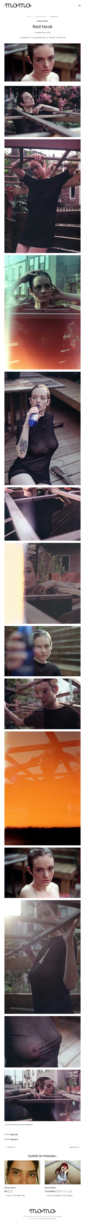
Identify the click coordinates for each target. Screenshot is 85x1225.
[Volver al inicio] (18, 5)
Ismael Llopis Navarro (48, 1218)
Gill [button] (16, 1134)
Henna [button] (13, 1139)
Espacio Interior (42, 21)
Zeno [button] (12, 1134)
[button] (79, 5)
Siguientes (74, 1147)
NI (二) (8, 1191)
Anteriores (11, 1147)
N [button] (17, 1139)
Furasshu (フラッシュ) (58, 1191)
